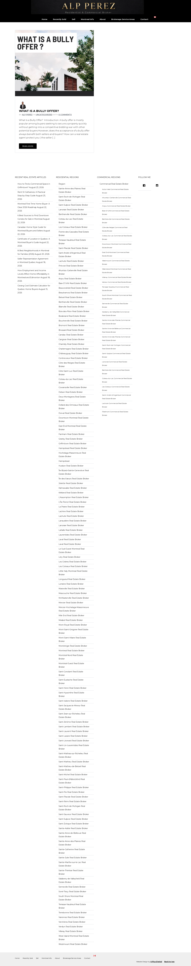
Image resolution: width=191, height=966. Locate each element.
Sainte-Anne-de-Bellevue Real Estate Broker (72, 835)
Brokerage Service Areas (123, 19)
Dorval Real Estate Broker (70, 413)
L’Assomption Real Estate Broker (74, 497)
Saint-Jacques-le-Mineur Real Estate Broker (72, 707)
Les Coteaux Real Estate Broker (73, 227)
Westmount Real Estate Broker (73, 944)
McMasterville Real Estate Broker (74, 598)
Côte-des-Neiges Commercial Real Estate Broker (114, 229)
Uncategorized (44, 115)
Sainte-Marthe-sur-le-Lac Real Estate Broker (72, 864)
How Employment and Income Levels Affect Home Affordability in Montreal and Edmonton (33, 274)
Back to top (169, 962)
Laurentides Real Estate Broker (73, 535)
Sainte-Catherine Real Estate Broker (72, 851)
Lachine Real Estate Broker (71, 511)
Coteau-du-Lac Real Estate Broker (71, 221)
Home (44, 19)
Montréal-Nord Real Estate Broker (71, 657)
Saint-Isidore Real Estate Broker (73, 701)
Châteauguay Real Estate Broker (73, 353)
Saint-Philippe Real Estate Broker (74, 787)
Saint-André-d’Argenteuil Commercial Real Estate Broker (116, 397)
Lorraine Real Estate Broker (71, 584)
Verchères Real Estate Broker (72, 922)
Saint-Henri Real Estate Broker (72, 688)
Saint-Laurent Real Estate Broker (74, 731)
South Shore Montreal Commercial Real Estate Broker (117, 297)
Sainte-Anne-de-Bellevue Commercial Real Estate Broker (116, 330)
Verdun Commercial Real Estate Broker (116, 282)
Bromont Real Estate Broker (72, 325)
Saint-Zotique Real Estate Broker (74, 824)
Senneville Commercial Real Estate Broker (115, 305)
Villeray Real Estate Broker (71, 931)
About (103, 19)
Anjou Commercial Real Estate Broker (116, 206)
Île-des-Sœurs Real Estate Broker (74, 478)
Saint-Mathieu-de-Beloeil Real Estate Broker (72, 768)
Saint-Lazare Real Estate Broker (73, 736)
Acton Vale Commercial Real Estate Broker (115, 191)
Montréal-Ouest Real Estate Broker (71, 665)
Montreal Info (87, 19)
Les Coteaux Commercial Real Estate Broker (116, 388)
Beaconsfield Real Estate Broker (73, 288)
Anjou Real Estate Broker (70, 278)
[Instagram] (158, 185)
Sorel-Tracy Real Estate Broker (72, 891)
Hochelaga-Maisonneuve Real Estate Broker (72, 455)
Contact (144, 19)
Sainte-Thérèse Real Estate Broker (71, 872)
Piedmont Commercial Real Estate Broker (115, 413)
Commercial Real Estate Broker (114, 184)
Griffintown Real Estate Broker (72, 443)
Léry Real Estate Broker (69, 557)
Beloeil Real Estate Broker (70, 297)
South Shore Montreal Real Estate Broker (71, 898)
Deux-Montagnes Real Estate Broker (72, 398)
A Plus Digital (156, 962)
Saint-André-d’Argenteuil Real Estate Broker (72, 255)
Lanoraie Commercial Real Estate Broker (114, 363)
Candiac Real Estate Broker (71, 335)
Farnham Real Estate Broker (71, 434)
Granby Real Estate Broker (71, 439)
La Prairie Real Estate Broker (72, 507)
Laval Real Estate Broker (70, 539)
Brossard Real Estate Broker (71, 330)
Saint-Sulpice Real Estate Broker (73, 205)
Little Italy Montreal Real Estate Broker (73, 573)
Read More (27, 146)
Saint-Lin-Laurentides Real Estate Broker (74, 747)
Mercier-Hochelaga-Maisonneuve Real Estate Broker (74, 609)
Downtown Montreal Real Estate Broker (73, 420)
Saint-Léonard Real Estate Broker (74, 740)
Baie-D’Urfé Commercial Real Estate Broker (115, 212)
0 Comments (65, 115)
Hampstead (64, 461)
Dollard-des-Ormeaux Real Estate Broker (74, 407)
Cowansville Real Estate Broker (73, 387)
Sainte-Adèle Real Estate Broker (73, 828)
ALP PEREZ (27, 115)
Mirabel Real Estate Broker (71, 620)
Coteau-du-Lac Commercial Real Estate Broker (117, 237)
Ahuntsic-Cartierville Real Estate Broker (73, 272)
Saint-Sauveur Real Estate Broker (74, 814)
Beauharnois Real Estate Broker (73, 293)
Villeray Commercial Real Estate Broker (116, 277)
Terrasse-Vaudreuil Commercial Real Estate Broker (115, 288)
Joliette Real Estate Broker (71, 483)
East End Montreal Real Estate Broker (73, 428)
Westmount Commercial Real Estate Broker (116, 262)
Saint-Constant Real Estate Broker (71, 673)
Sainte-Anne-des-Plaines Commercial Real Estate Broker (116, 322)
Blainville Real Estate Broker (71, 307)
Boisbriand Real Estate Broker (72, 316)
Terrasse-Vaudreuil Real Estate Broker (72, 242)
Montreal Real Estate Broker (71, 650)
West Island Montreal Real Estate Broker (74, 938)
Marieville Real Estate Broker (72, 588)
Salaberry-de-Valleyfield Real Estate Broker (71, 880)
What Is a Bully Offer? (39, 111)
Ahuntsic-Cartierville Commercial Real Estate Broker (116, 199)
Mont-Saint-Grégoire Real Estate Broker (73, 631)
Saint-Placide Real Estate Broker (73, 248)
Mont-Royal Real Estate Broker (73, 625)
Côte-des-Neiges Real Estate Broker (72, 365)
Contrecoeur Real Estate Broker (73, 358)
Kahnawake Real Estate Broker (73, 488)
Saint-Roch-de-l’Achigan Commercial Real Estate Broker (116, 347)
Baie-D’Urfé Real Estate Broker (73, 283)
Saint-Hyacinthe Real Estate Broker (71, 694)
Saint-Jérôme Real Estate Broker (73, 722)
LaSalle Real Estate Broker (71, 530)
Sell (73, 19)
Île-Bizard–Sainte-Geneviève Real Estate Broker (74, 472)
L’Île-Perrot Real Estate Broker (72, 502)
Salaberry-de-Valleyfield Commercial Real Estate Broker (115, 313)
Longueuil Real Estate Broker (72, 579)
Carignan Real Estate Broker (71, 339)
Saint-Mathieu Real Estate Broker (74, 762)
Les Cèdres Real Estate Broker (72, 562)
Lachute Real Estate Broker (71, 261)
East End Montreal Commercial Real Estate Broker (115, 254)
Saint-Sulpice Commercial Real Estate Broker (116, 355)
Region (62, 184)
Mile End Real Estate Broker (71, 615)
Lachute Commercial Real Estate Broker (114, 405)
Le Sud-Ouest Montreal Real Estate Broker (71, 551)
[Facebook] (145, 185)
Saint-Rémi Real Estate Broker (72, 801)
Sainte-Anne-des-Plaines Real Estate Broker (72, 190)
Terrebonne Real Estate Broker (73, 912)
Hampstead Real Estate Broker (73, 448)
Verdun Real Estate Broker (71, 926)
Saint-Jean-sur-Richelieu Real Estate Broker (72, 715)
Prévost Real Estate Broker (71, 266)
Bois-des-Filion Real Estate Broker (74, 311)
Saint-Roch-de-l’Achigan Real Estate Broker (72, 198)
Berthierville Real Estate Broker (73, 214)
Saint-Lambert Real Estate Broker (74, 726)
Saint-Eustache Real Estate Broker (71, 682)
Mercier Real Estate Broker (71, 602)
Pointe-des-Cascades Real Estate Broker (74, 234)
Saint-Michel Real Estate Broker (73, 774)
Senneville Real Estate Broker (72, 887)
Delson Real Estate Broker (71, 392)
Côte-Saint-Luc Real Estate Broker (71, 373)
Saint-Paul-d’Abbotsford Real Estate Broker (72, 781)
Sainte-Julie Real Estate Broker (73, 857)
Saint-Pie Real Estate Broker (71, 792)
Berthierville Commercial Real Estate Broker (116, 221)
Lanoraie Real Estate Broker (71, 209)
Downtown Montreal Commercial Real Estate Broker (116, 245)
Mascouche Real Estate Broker (73, 593)
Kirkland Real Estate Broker (71, 493)
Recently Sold (59, 19)
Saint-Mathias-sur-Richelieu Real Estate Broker (73, 755)
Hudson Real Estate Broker (71, 466)
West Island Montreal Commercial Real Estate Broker (116, 270)
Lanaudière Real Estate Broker (72, 521)
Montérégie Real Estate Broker (73, 646)
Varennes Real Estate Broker (72, 917)
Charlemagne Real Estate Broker (74, 349)
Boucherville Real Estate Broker (73, 321)
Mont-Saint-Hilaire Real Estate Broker (72, 639)
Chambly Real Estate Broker (71, 344)
